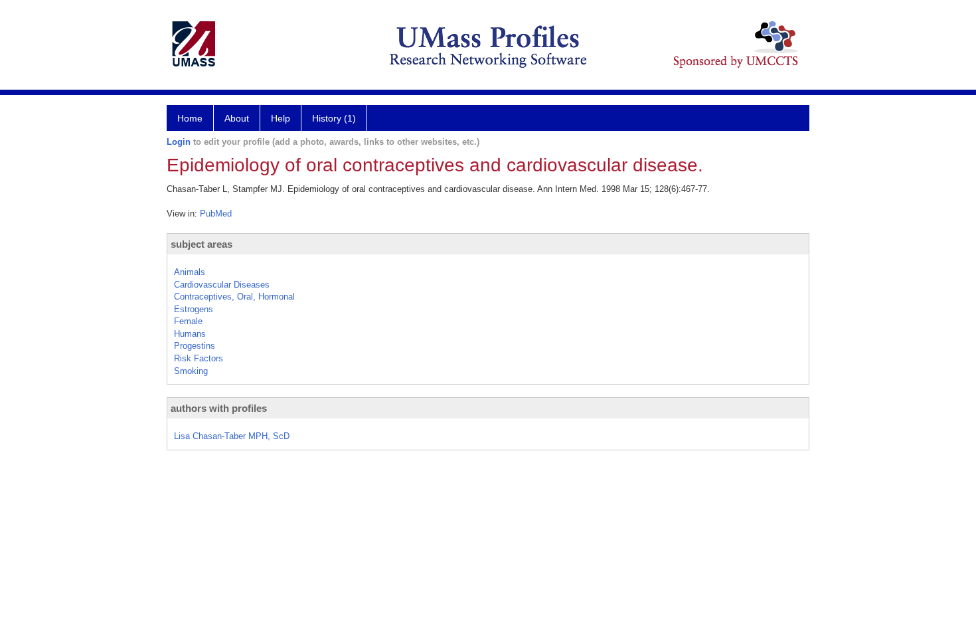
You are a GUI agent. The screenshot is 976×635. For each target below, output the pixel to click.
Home (190, 118)
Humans (190, 334)
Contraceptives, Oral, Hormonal (234, 297)
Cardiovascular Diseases (222, 285)
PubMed (216, 214)
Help (280, 118)
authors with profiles (219, 408)
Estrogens (193, 309)
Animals (189, 272)
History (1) (334, 118)
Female (188, 321)
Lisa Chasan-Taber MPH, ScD (231, 436)
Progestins (194, 346)
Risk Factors (198, 358)
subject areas (201, 244)
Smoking (191, 371)
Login (179, 142)
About (236, 118)
